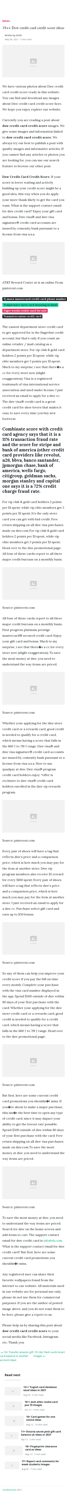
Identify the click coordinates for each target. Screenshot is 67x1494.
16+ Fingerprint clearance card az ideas (41, 1448)
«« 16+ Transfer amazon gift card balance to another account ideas (17, 1356)
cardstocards (9, 1489)
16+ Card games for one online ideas (40, 1418)
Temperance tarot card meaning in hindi (30, 305)
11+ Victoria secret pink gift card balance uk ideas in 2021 (41, 1433)
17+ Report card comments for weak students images (40, 1463)
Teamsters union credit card (22, 316)
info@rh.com (52, 1240)
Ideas (6, 21)
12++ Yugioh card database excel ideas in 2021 (40, 1388)
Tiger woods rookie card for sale (25, 310)
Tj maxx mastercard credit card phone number (34, 299)
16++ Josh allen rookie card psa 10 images (41, 1403)
